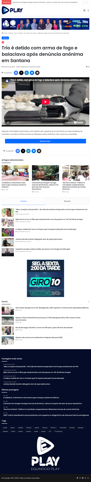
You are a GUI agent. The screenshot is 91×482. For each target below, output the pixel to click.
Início (5, 33)
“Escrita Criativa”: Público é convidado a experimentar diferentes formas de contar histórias (74, 186)
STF (50, 431)
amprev (12, 427)
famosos (44, 427)
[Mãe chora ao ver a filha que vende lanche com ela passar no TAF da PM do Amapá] (8, 222)
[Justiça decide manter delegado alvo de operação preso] (8, 242)
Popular (23, 201)
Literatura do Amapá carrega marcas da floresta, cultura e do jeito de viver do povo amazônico (45, 186)
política (20, 431)
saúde (36, 431)
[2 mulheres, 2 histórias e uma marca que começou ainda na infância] (15, 172)
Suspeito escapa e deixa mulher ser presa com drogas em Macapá (43, 249)
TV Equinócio (58, 431)
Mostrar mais (45, 141)
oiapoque (80, 427)
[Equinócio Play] (12, 10)
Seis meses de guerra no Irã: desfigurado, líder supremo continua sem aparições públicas (52, 308)
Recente (67, 201)
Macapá (72, 427)
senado (43, 431)
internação (63, 427)
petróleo (5, 431)
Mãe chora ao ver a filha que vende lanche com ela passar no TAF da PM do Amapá (49, 219)
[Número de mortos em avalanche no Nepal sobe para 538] (8, 340)
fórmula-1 (54, 427)
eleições (28, 427)
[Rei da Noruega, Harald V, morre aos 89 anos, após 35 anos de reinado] (8, 330)
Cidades (20, 427)
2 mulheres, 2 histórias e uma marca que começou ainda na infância (14, 185)
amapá (5, 427)
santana (28, 431)
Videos (10, 33)
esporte (37, 427)
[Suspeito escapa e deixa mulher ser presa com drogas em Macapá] (8, 252)
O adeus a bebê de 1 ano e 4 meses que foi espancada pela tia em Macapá (46, 229)
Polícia (13, 431)
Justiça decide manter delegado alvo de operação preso (39, 239)
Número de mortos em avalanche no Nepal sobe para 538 (39, 337)
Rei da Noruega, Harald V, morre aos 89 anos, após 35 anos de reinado (44, 327)
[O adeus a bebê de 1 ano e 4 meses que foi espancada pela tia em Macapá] (8, 232)
